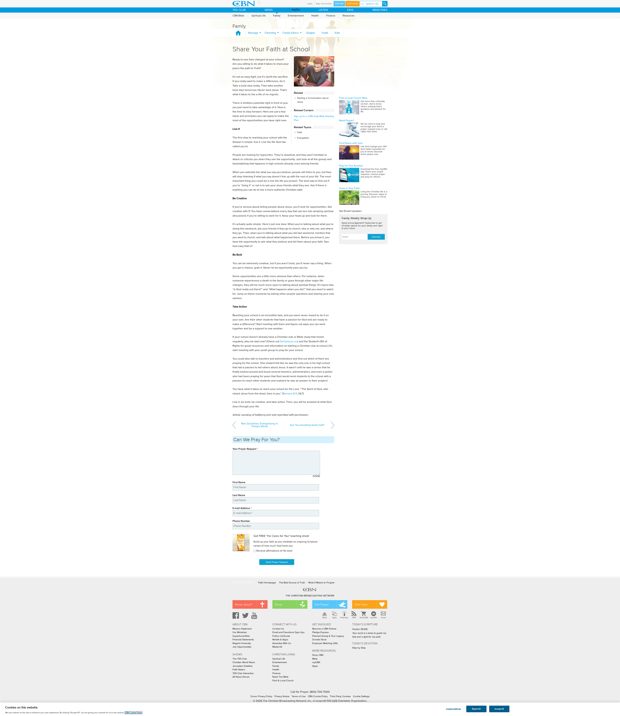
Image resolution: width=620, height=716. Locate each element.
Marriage (253, 32)
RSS (354, 617)
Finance (330, 15)
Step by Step (359, 648)
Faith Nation (238, 669)
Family (276, 15)
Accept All (499, 709)
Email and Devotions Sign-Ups (288, 632)
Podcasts (344, 617)
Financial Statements (243, 639)
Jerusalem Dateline (242, 666)
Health (315, 15)
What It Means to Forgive (321, 582)
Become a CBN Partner (324, 629)
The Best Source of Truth (292, 582)
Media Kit (277, 647)
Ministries (380, 10)
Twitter (245, 615)
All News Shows (240, 677)
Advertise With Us (281, 643)
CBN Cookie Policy (318, 696)
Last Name (238, 495)
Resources (348, 15)
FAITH (296, 10)
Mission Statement (242, 629)
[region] (310, 709)
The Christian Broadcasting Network (310, 595)
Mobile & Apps (280, 639)
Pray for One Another (351, 165)
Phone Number (241, 521)
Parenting (270, 32)
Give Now (352, 4)
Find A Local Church (283, 680)
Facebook (235, 615)
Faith (299, 132)
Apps (334, 617)
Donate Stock (319, 639)
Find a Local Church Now (353, 98)
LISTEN (323, 10)
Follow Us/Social (281, 636)
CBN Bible (238, 15)
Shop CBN (317, 655)
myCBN (373, 617)
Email (383, 617)
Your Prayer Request (245, 449)
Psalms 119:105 (359, 629)
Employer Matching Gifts (325, 643)
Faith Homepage (267, 582)
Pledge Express (320, 632)
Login (309, 4)
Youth (324, 32)
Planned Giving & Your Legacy (328, 636)
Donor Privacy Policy (261, 696)
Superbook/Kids (241, 636)
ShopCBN (364, 617)
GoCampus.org (289, 341)
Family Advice (291, 32)
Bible (324, 617)
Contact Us (278, 629)
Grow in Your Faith (349, 188)
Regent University (241, 643)
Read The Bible (280, 677)
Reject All (476, 709)
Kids (337, 32)
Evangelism (303, 138)
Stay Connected (324, 4)
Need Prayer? (346, 120)
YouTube (255, 615)
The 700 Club (239, 659)
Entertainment (296, 15)
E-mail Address (242, 508)
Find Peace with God (350, 143)
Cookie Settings (361, 696)
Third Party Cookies (340, 696)
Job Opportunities (241, 647)
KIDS (350, 10)
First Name (238, 482)
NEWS (269, 10)
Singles (310, 32)
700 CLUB (239, 10)
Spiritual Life (259, 15)
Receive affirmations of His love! (274, 550)
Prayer (339, 4)
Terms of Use (298, 696)
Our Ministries (239, 632)
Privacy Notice (281, 696)
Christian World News (243, 662)
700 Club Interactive (242, 673)
